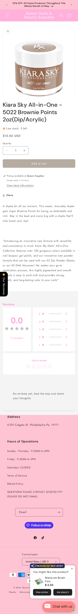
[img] (17, 329)
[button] (7, 15)
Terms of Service (17, 475)
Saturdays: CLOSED (18, 467)
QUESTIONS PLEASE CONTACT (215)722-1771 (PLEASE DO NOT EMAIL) (34, 494)
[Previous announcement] (7, 5)
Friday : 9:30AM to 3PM (21, 459)
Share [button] (9, 195)
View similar (42, 592)
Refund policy (26, 592)
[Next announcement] (71, 5)
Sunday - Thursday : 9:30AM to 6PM (28, 451)
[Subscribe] (59, 512)
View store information (20, 185)
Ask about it (63, 592)
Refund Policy (15, 484)
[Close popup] (72, 569)
